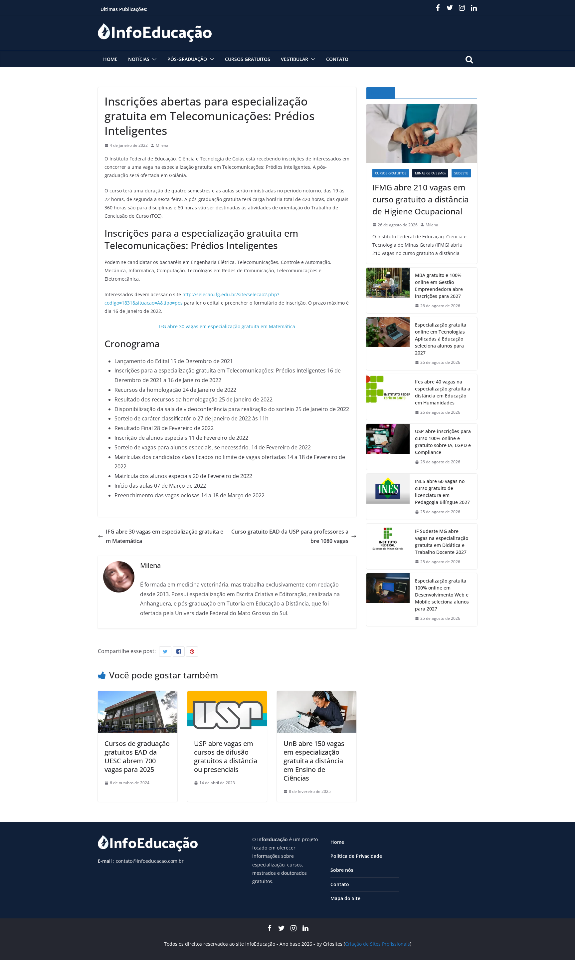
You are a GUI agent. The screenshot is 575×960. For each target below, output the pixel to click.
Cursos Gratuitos (247, 59)
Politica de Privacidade (356, 856)
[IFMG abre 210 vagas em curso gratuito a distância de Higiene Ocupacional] (421, 133)
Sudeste (461, 173)
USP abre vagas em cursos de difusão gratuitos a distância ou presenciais (225, 756)
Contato (337, 59)
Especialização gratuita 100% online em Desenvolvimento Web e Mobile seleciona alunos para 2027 (442, 595)
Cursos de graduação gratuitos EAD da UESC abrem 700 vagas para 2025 (137, 756)
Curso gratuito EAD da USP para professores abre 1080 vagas (289, 536)
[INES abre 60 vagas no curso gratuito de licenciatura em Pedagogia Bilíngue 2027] (388, 497)
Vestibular (294, 59)
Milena (162, 145)
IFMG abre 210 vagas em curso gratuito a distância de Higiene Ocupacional (420, 199)
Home (110, 59)
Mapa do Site (345, 898)
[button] (153, 59)
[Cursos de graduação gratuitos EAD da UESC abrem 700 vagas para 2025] (137, 695)
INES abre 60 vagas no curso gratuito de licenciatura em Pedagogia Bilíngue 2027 (442, 491)
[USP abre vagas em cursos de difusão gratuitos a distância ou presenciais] (227, 695)
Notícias (138, 59)
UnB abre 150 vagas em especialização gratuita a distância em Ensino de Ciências (314, 761)
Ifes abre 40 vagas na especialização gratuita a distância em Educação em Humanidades (442, 392)
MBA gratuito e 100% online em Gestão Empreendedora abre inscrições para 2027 (439, 285)
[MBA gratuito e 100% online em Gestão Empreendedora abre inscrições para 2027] (388, 291)
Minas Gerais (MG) (430, 173)
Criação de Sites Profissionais (377, 944)
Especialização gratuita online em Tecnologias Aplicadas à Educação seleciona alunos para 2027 (440, 339)
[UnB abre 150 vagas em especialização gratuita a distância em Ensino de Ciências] (316, 695)
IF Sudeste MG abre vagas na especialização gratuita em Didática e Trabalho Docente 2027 (441, 541)
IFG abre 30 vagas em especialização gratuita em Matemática (227, 326)
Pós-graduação (187, 59)
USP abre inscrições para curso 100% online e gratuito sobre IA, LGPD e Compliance (443, 441)
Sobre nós (341, 870)
